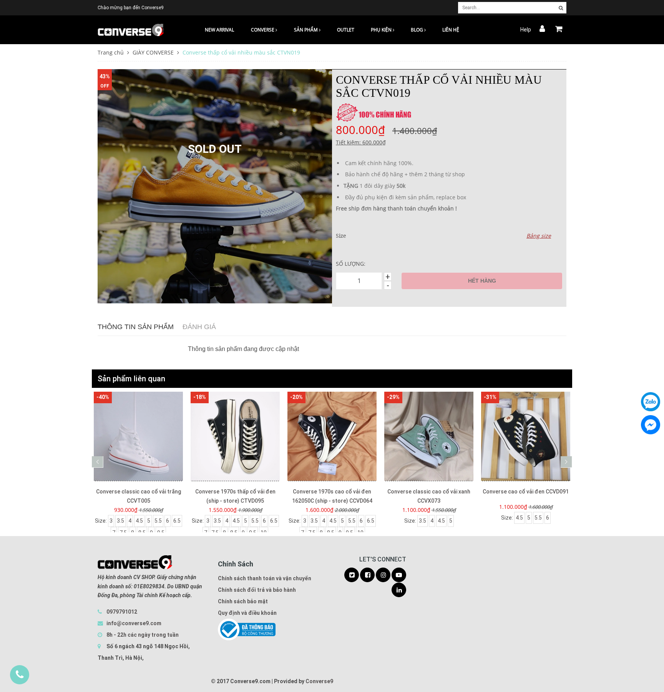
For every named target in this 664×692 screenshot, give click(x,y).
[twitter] (351, 575)
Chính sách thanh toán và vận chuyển (264, 578)
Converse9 (319, 681)
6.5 (177, 521)
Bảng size (538, 235)
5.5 (158, 521)
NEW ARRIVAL (219, 29)
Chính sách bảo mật (243, 601)
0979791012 (121, 612)
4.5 (139, 521)
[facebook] (367, 575)
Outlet (345, 29)
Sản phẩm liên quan (131, 378)
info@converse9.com (133, 623)
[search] (560, 8)
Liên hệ (450, 29)
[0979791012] (19, 674)
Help (525, 29)
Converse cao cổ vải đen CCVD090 (526, 491)
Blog (417, 29)
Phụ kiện (382, 29)
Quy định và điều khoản (247, 613)
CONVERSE (263, 29)
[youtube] (399, 575)
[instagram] (383, 575)
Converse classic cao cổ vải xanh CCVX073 (332, 496)
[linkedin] (399, 590)
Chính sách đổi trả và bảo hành (257, 590)
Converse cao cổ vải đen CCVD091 (429, 491)
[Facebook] (650, 424)
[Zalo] (650, 401)
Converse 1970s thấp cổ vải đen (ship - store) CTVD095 (138, 496)
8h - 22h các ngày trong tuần (142, 635)
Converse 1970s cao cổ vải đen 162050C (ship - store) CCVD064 (235, 496)
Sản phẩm (306, 29)
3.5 (120, 521)
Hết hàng (482, 281)
